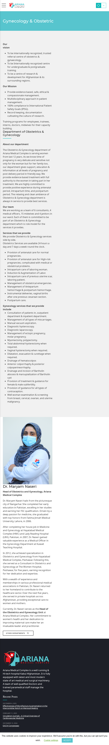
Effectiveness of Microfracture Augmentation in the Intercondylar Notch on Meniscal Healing (25, 707)
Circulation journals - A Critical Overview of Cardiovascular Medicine (21, 717)
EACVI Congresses (11, 726)
